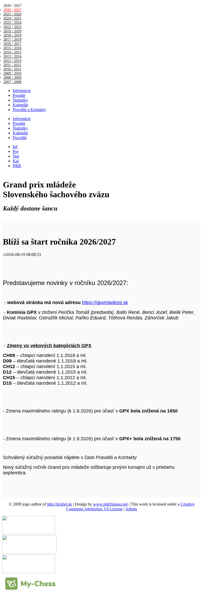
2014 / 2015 (12, 52)
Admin (131, 509)
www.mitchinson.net (110, 504)
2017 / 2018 (12, 40)
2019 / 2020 (12, 31)
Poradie (19, 95)
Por (16, 151)
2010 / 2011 (12, 69)
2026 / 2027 (12, 10)
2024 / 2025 (12, 18)
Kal (16, 161)
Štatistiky (20, 100)
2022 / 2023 (12, 27)
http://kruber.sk (59, 504)
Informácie (22, 90)
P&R (17, 165)
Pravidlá (19, 137)
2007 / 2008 (12, 82)
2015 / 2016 (12, 48)
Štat (16, 156)
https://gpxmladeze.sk (105, 302)
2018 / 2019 (12, 35)
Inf (15, 146)
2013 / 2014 (12, 56)
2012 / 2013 (12, 61)
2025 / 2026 (12, 14)
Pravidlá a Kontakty (29, 109)
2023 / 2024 (12, 23)
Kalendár (20, 105)
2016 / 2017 (12, 44)
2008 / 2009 (12, 78)
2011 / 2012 (12, 65)
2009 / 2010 (12, 73)
